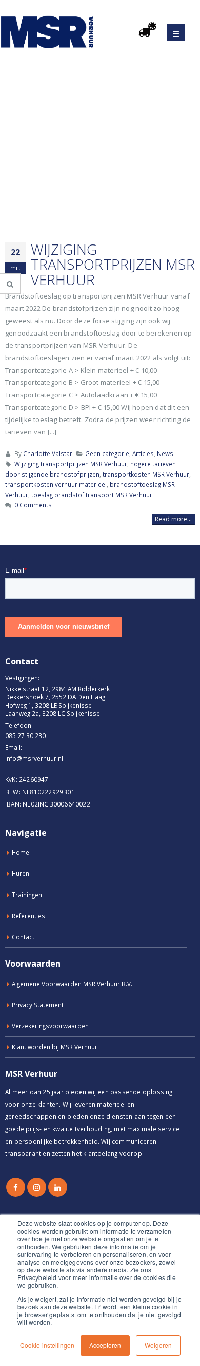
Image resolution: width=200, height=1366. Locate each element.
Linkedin (57, 1187)
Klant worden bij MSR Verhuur (54, 1047)
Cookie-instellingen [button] (47, 1345)
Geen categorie (107, 453)
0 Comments (33, 505)
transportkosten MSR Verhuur (146, 474)
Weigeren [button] (158, 1345)
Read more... (173, 519)
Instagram (36, 1187)
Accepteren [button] (105, 1345)
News (165, 453)
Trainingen (27, 894)
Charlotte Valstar (47, 453)
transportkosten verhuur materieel (56, 484)
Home (20, 852)
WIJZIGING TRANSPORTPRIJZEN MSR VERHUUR (113, 264)
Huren (20, 873)
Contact (23, 937)
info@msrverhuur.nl (34, 758)
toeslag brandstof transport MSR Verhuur (91, 495)
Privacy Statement (38, 1005)
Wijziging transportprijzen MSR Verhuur (70, 464)
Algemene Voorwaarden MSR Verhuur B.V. (72, 983)
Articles (143, 453)
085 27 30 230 (25, 735)
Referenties (28, 916)
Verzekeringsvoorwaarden (50, 1026)
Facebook (15, 1187)
